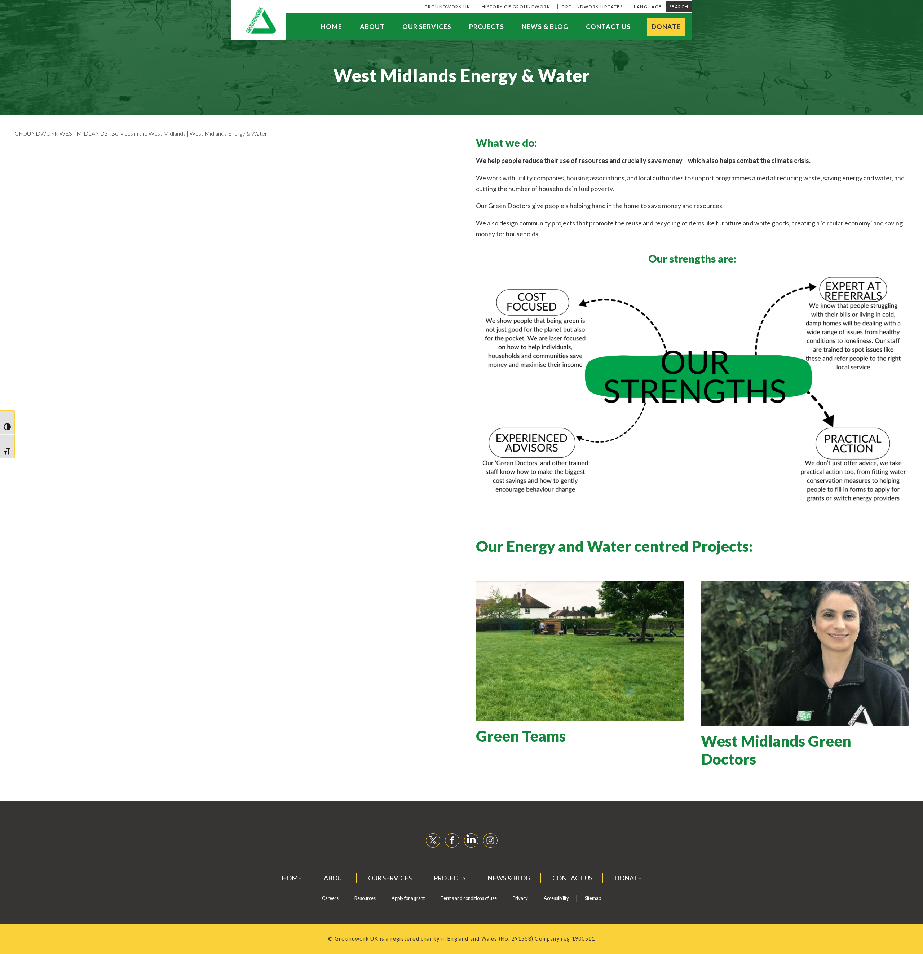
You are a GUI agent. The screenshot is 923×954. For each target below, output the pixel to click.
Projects (486, 27)
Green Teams (521, 736)
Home (331, 27)
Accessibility (556, 898)
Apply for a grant (408, 898)
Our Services (426, 27)
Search (679, 6)
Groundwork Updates (592, 6)
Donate (666, 27)
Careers (330, 898)
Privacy (520, 898)
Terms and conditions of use (469, 898)
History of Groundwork (516, 6)
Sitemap (593, 898)
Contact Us (608, 27)
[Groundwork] (258, 20)
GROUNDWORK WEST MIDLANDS (61, 133)
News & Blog (545, 27)
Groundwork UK (447, 6)
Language (648, 6)
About (372, 27)
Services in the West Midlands (149, 133)
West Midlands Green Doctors (776, 750)
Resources (365, 898)
